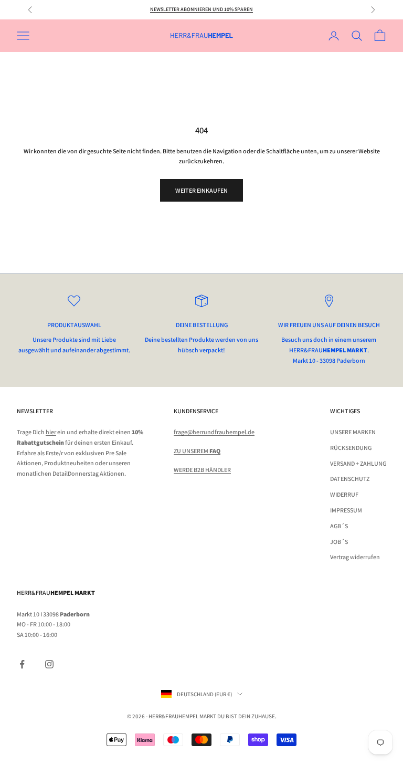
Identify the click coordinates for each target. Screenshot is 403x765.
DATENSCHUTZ (349, 479)
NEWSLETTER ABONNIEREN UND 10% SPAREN (201, 9)
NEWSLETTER (35, 411)
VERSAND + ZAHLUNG (358, 463)
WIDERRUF (344, 494)
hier (51, 432)
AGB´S (339, 526)
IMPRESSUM (346, 510)
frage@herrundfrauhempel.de (214, 432)
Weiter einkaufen (201, 190)
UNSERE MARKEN (353, 432)
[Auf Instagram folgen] (49, 664)
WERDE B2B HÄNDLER (202, 470)
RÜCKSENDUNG (351, 448)
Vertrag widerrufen (355, 557)
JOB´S (339, 542)
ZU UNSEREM (197, 451)
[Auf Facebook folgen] (22, 664)
